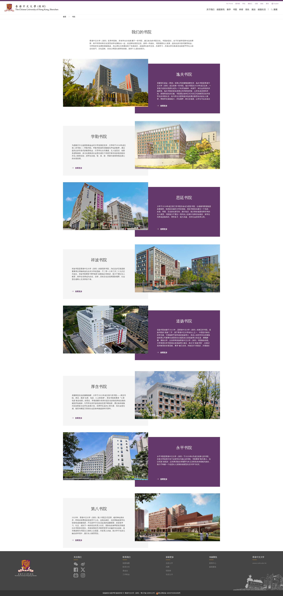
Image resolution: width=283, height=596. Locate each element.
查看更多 (163, 106)
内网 (167, 567)
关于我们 (210, 9)
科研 (241, 9)
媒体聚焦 (212, 567)
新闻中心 (212, 563)
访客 (256, 4)
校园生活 (262, 9)
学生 (243, 4)
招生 (247, 9)
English (276, 4)
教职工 (250, 4)
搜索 (275, 9)
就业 (254, 9)
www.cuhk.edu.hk (259, 563)
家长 (267, 4)
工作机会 (126, 574)
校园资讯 (221, 9)
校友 (261, 4)
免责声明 (112, 593)
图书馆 (237, 4)
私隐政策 (106, 593)
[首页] (31, 7)
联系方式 (126, 567)
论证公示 (169, 574)
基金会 (125, 570)
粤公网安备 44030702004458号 (169, 593)
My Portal (229, 4)
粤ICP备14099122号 (148, 593)
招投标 (168, 570)
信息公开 (169, 563)
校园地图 (126, 563)
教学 (229, 9)
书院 (235, 9)
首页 (64, 17)
